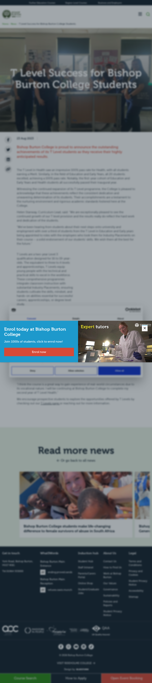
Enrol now (39, 352)
